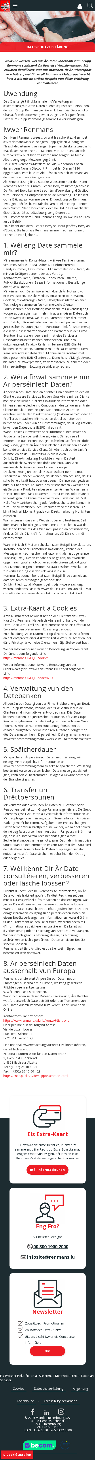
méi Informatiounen (47, 1170)
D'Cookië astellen (17, 1454)
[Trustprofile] (47, 1445)
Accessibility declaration (60, 1401)
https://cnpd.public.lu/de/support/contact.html (35, 1076)
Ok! (47, 1351)
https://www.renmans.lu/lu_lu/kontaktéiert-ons (36, 1020)
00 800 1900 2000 (50, 1247)
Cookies (18, 1388)
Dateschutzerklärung (48, 1388)
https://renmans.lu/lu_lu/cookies (26, 658)
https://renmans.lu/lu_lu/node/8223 (28, 678)
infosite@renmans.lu (51, 1257)
